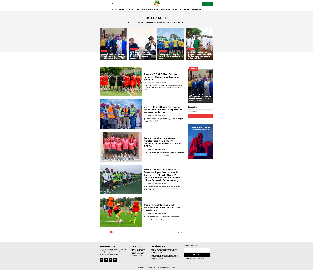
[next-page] (124, 232)
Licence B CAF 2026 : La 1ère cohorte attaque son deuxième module (162, 77)
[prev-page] (101, 232)
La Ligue (104, 51)
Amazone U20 (132, 22)
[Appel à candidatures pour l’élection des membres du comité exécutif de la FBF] (113, 44)
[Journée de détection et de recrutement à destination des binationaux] (121, 212)
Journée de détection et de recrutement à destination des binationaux (162, 207)
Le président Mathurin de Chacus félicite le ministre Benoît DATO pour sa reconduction (164, 255)
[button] (110, 4)
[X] (110, 260)
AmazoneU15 (161, 22)
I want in (199, 116)
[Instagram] (106, 260)
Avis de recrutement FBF (175, 22)
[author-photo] (153, 83)
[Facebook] (101, 260)
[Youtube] (115, 260)
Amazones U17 (151, 22)
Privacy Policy (206, 120)
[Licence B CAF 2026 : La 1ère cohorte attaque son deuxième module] (121, 81)
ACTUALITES (134, 49)
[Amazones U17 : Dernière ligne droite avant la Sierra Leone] (170, 44)
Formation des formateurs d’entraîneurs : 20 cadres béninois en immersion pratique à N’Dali (163, 142)
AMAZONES (141, 22)
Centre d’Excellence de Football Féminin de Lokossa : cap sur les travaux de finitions (163, 109)
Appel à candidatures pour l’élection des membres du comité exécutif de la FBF (200, 96)
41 (121, 232)
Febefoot (156, 82)
